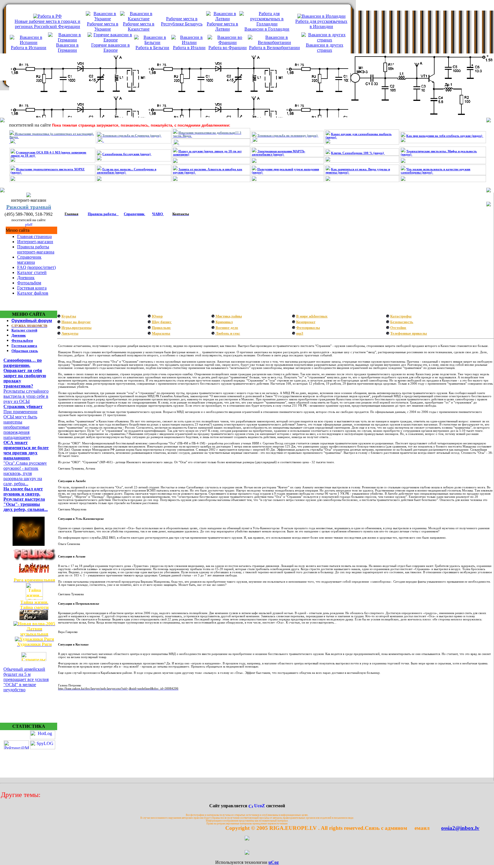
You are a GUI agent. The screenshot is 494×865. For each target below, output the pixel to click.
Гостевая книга (32, 287)
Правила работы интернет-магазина (35, 249)
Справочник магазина (29, 260)
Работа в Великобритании (274, 47)
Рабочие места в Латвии (222, 26)
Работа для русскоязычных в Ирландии (321, 24)
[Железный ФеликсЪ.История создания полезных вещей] (34, 559)
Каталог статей (32, 272)
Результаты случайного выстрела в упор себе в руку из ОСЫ (26, 396)
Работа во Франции (227, 47)
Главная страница (34, 236)
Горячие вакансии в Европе (110, 48)
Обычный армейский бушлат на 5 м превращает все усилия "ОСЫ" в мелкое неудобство (26, 679)
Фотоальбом (29, 282)
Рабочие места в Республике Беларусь (181, 21)
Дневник (26, 277)
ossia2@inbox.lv (438, 828)
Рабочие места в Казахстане (138, 26)
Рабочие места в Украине (102, 26)
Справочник (134, 214)
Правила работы (102, 214)
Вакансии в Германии (67, 48)
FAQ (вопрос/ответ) (36, 267)
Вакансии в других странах (324, 48)
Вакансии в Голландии (266, 29)
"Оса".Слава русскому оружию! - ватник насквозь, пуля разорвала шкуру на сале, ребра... (25, 473)
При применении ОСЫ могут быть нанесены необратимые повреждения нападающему (20, 424)
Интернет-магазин (35, 241)
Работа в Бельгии (152, 47)
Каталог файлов (32, 293)
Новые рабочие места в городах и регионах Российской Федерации (47, 24)
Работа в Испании (28, 47)
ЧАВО (157, 214)
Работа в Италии (189, 47)
